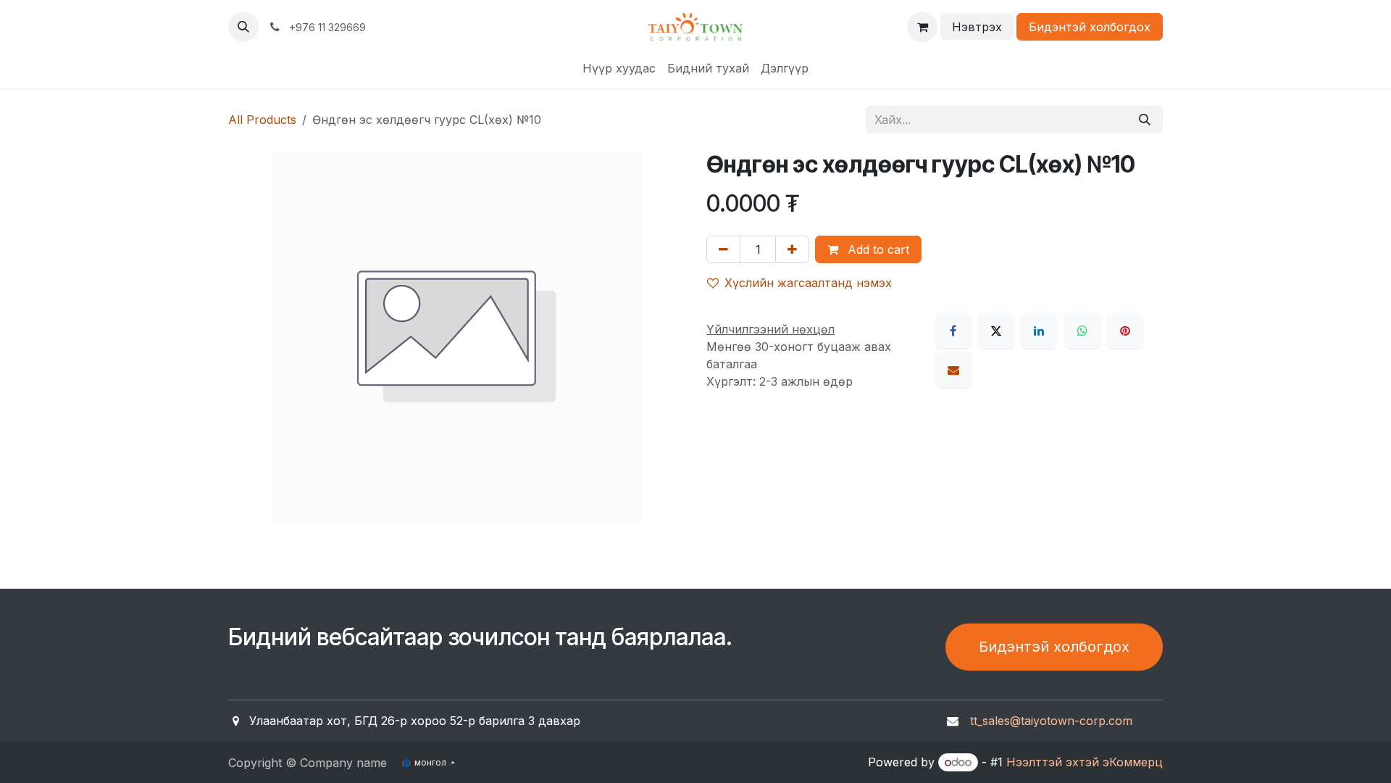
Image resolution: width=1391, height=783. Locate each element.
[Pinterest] (1125, 330)
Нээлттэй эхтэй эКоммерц (1084, 762)
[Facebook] (953, 330)
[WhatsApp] (1082, 330)
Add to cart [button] (876, 249)
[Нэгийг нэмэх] (792, 249)
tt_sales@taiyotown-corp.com (1051, 720)
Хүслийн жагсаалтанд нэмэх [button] (808, 283)
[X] (996, 330)
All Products (262, 119)
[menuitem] (619, 68)
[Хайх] (1145, 119)
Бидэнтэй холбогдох (1089, 27)
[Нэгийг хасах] (723, 249)
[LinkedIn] (1039, 330)
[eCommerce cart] (922, 27)
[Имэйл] (953, 369)
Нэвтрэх (977, 27)
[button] (243, 27)
